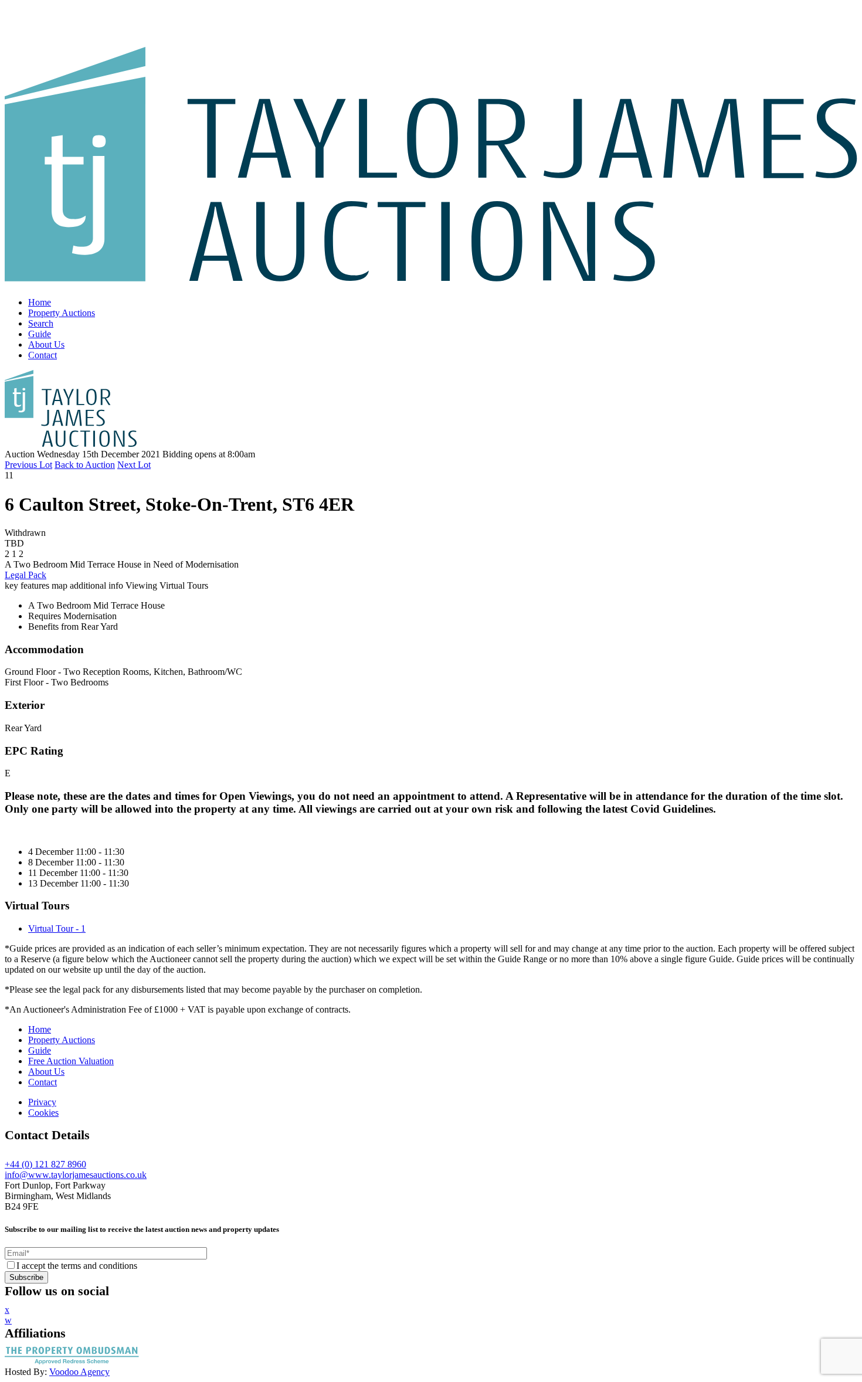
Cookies (43, 1113)
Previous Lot (28, 465)
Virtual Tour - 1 (57, 928)
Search (40, 323)
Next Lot (134, 465)
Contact (42, 355)
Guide (39, 334)
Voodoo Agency (79, 1372)
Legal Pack (25, 575)
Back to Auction (85, 465)
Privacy (42, 1102)
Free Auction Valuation (71, 1061)
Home (39, 302)
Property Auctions (61, 313)
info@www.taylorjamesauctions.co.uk (76, 1175)
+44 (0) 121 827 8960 (45, 1164)
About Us (46, 344)
